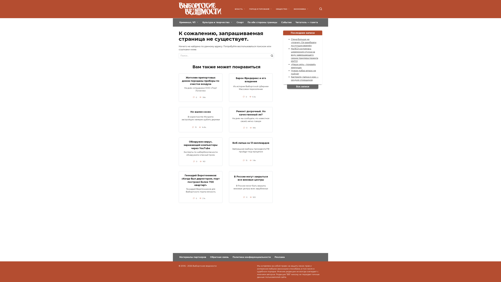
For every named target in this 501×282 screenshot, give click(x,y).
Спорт (240, 22)
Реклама (280, 257)
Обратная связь (219, 257)
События (286, 22)
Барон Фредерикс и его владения (251, 80)
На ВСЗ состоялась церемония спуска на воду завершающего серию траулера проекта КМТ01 (304, 55)
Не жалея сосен (200, 111)
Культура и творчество (215, 22)
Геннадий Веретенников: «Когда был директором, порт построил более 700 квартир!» (200, 180)
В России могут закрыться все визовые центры (251, 178)
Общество (281, 9)
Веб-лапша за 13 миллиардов (250, 142)
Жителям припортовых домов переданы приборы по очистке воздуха (200, 80)
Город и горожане (259, 9)
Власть (239, 9)
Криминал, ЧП (187, 22)
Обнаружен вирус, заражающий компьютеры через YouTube (200, 144)
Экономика (300, 9)
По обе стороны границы (262, 22)
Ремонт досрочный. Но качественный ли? (251, 113)
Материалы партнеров (192, 257)
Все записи (302, 86)
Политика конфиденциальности (252, 257)
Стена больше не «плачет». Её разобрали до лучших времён (303, 42)
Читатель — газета (307, 22)
